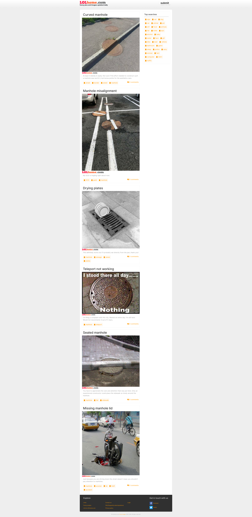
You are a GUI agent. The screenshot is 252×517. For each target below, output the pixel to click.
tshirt (160, 57)
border (96, 83)
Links (84, 502)
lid (106, 486)
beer (156, 42)
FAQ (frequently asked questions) (114, 505)
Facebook (155, 503)
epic (162, 31)
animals (163, 27)
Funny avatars (87, 505)
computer (150, 57)
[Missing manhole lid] (111, 444)
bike (148, 42)
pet (163, 23)
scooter (98, 486)
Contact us (108, 502)
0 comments (134, 82)
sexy (165, 49)
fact (157, 53)
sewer (104, 83)
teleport (98, 324)
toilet (155, 31)
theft (113, 486)
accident (88, 490)
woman (149, 53)
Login (129, 502)
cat (155, 19)
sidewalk (105, 400)
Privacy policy (109, 508)
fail (96, 400)
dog (161, 19)
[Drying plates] (111, 221)
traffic (149, 61)
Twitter (155, 507)
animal (155, 23)
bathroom (150, 46)
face (156, 38)
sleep (149, 49)
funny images (122, 514)
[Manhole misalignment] (111, 133)
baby (158, 34)
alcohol (149, 34)
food (155, 27)
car (148, 23)
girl (163, 38)
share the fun (165, 3)
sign (148, 19)
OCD (87, 180)
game (160, 46)
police (156, 49)
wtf (148, 27)
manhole (114, 83)
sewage (98, 257)
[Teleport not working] (111, 293)
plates (87, 261)
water (149, 38)
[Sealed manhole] (111, 362)
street (87, 83)
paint (95, 180)
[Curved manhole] (111, 45)
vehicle (164, 42)
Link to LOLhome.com (89, 508)
